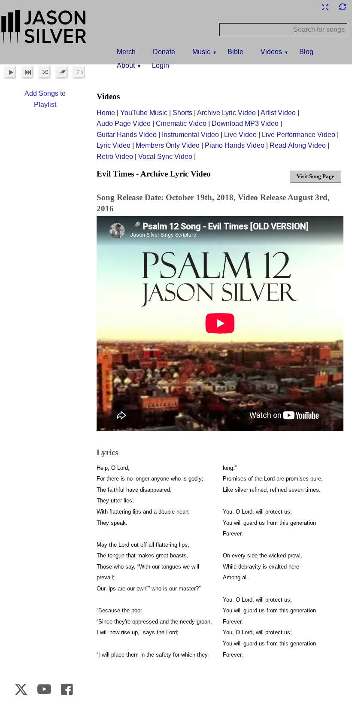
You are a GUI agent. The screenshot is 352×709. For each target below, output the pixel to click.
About (126, 65)
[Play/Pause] (9, 72)
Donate (164, 51)
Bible (235, 51)
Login (160, 65)
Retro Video (115, 156)
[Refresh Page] (342, 7)
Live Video (240, 134)
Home (106, 112)
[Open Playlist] (78, 72)
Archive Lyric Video (226, 112)
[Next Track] (27, 72)
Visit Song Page (315, 176)
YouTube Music (143, 112)
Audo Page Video (124, 123)
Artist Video (278, 112)
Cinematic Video (181, 123)
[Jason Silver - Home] (44, 28)
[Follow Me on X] (20, 689)
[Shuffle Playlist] (44, 72)
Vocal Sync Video (165, 156)
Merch (126, 51)
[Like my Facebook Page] (67, 689)
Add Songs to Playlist (45, 99)
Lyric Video (113, 145)
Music (201, 51)
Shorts (182, 112)
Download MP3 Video (245, 123)
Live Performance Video (298, 134)
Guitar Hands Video (127, 134)
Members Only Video (168, 145)
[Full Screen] (325, 7)
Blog (306, 51)
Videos (271, 51)
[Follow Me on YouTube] (44, 689)
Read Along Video (298, 145)
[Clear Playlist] (61, 72)
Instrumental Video (190, 134)
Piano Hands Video (234, 145)
